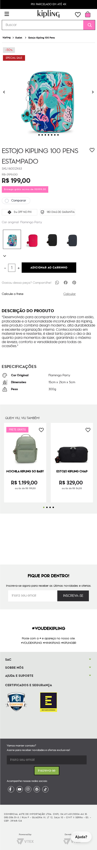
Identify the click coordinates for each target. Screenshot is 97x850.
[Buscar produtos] (88, 25)
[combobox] (48, 25)
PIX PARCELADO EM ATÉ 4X (48, 4)
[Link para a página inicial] (7, 37)
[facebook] (65, 282)
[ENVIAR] (73, 595)
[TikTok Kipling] (45, 789)
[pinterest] (74, 282)
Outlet (18, 37)
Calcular (69, 294)
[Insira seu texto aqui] (11, 789)
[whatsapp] (57, 282)
